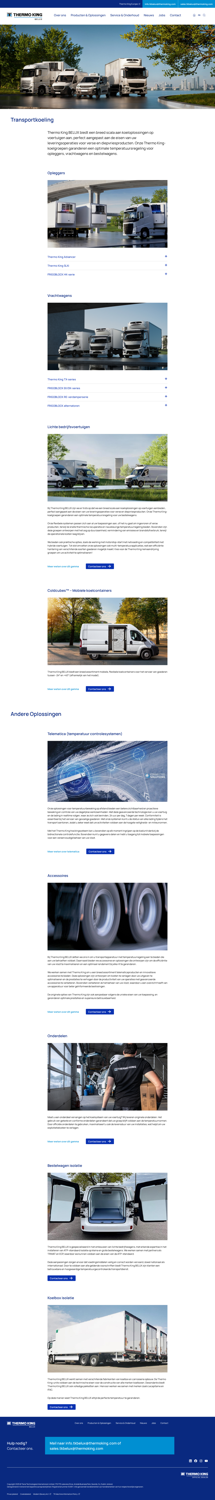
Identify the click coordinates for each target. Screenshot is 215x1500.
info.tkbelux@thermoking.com (160, 3)
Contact (175, 15)
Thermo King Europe (128, 3)
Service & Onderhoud (124, 15)
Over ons (60, 15)
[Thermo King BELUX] (24, 16)
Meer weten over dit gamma (63, 566)
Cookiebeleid (25, 1494)
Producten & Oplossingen (88, 15)
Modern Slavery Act (41, 1494)
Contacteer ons (97, 566)
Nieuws (149, 15)
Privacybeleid (12, 1494)
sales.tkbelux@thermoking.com (196, 3)
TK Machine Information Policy (65, 1494)
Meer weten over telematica (63, 851)
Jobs (162, 15)
